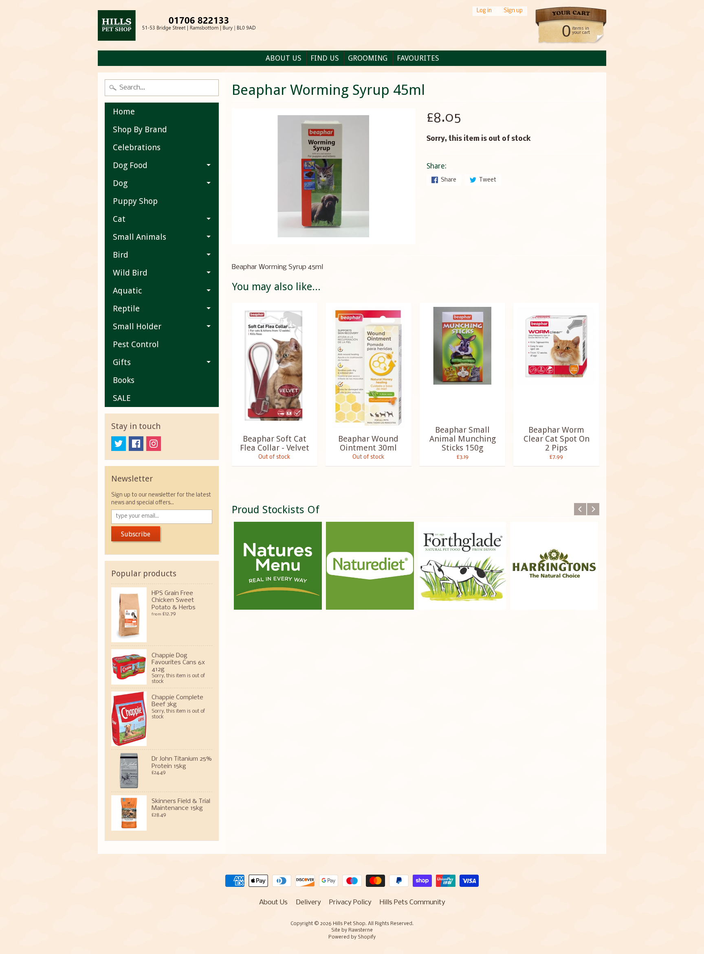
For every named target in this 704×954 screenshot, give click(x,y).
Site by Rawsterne (352, 930)
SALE (122, 398)
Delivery (308, 902)
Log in (484, 11)
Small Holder (137, 326)
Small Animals (139, 237)
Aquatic (127, 290)
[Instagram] (153, 443)
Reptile (126, 308)
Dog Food (130, 165)
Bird (120, 255)
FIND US (324, 58)
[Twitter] (118, 443)
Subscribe (135, 534)
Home (124, 111)
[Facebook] (136, 443)
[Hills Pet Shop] (187, 25)
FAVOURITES (418, 58)
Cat (119, 219)
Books (123, 380)
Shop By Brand (140, 129)
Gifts (122, 362)
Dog (120, 183)
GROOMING (367, 58)
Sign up (513, 11)
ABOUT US (283, 58)
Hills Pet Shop (349, 923)
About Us (273, 902)
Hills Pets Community (412, 902)
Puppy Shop (135, 201)
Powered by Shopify (352, 937)
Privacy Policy (350, 902)
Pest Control (136, 344)
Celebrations (137, 147)
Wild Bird (130, 273)
